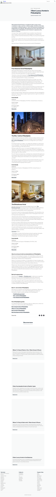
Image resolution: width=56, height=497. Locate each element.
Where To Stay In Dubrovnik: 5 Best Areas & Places (26, 422)
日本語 (2, 489)
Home (32, 8)
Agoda (20, 276)
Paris (38, 473)
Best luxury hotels (37, 8)
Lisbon (38, 481)
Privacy (2, 474)
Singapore (39, 489)
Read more (15, 358)
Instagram (21, 473)
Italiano (2, 480)
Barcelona (39, 475)
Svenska (2, 485)
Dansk (2, 486)
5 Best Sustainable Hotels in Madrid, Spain (24, 386)
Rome (38, 483)
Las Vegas (39, 478)
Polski (2, 481)
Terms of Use (3, 475)
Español (2, 477)
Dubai (38, 486)
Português (3, 487)
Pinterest (21, 478)
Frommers (14, 231)
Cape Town (39, 487)
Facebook (21, 474)
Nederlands (3, 483)
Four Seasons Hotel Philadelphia (35, 75)
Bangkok (39, 485)
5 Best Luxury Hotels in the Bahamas (22, 457)
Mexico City (39, 480)
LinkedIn (20, 480)
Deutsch (2, 478)
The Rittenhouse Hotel (18, 294)
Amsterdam (39, 479)
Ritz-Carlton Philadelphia (17, 140)
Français (2, 479)
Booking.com (27, 276)
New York (39, 477)
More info (14, 109)
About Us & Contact (5, 473)
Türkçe (2, 484)
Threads (20, 477)
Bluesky (20, 479)
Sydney (38, 490)
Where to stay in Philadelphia (19, 308)
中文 (1, 490)
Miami (38, 474)
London (38, 484)
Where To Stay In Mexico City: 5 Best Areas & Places (27, 350)
